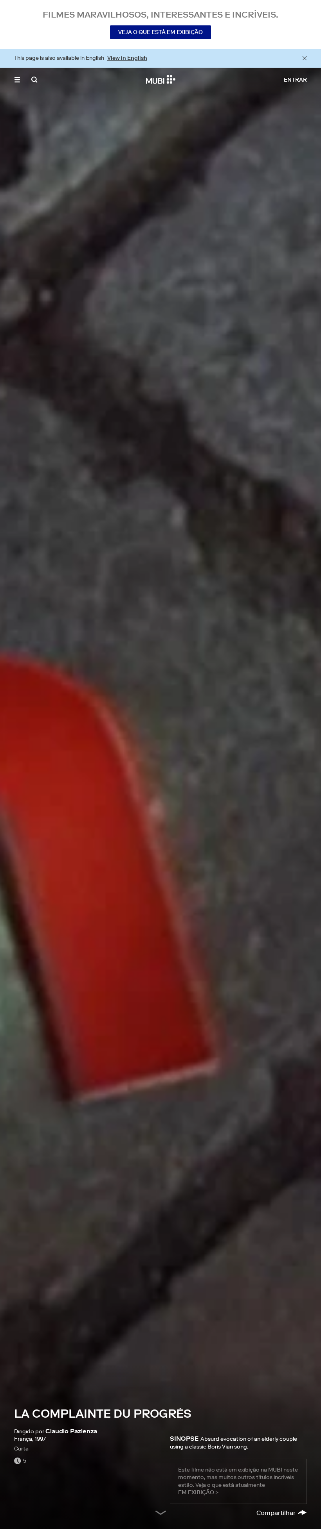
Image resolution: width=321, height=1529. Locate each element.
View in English (127, 57)
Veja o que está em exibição (160, 32)
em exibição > (198, 1492)
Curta (21, 1448)
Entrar (295, 79)
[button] (17, 79)
